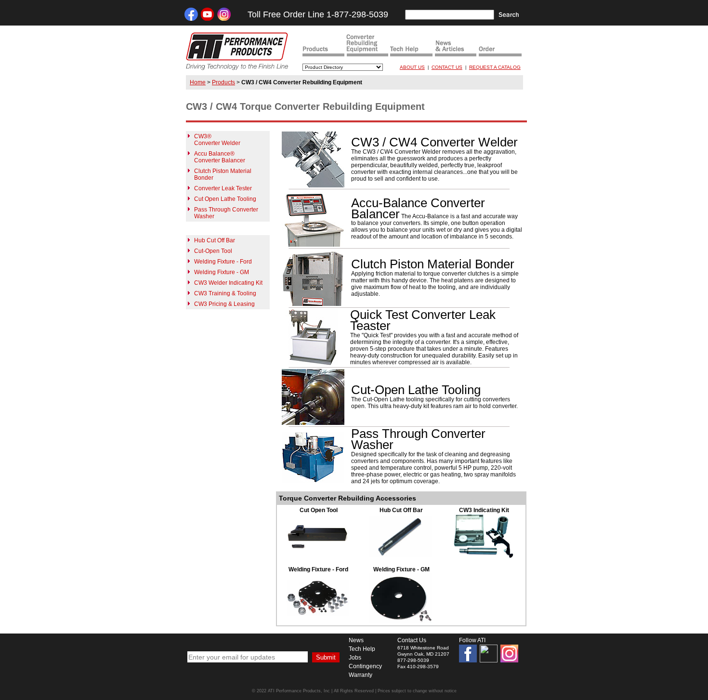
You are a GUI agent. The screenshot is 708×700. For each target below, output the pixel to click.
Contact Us (411, 640)
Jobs (355, 657)
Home (198, 82)
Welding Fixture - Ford (223, 261)
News (356, 640)
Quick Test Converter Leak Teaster (423, 320)
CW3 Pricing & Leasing (224, 304)
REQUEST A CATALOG (495, 67)
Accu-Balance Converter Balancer (418, 208)
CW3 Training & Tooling (225, 293)
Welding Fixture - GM (221, 272)
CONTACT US (447, 67)
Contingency (365, 666)
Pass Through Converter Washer (418, 439)
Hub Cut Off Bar (214, 240)
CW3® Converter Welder (217, 139)
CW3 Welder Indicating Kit (228, 282)
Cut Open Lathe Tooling (225, 199)
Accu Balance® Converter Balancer (219, 157)
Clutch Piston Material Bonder (432, 264)
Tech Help (362, 649)
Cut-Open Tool (213, 251)
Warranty (360, 675)
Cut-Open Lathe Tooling (416, 390)
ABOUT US (412, 67)
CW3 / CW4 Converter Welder (434, 142)
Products (223, 82)
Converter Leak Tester (223, 188)
